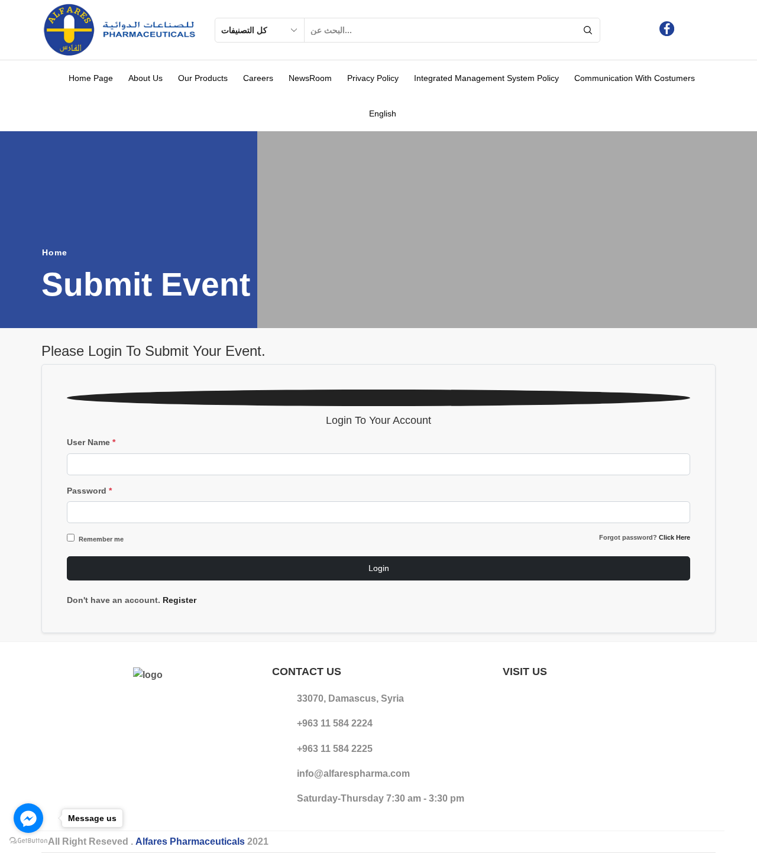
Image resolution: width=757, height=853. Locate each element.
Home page (91, 78)
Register (179, 600)
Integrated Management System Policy (486, 78)
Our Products (203, 78)
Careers (258, 78)
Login (378, 568)
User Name (91, 442)
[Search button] (588, 30)
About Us (145, 78)
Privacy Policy (373, 78)
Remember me (101, 539)
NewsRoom (310, 78)
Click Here (674, 537)
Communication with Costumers (634, 78)
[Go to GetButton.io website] (28, 841)
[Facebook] (666, 29)
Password (89, 490)
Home (54, 252)
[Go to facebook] (28, 818)
